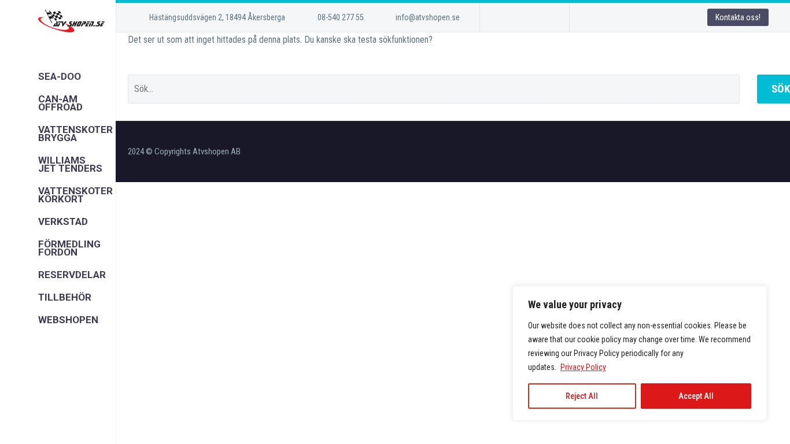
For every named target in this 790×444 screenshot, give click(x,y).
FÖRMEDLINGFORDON (57, 248)
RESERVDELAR (57, 274)
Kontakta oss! (738, 17)
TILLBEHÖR (57, 297)
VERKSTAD (57, 221)
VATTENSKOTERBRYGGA (57, 133)
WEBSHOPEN (57, 319)
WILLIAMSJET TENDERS (57, 164)
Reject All (582, 396)
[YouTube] (540, 17)
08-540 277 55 (341, 17)
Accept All (696, 396)
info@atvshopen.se (428, 17)
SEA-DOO (57, 76)
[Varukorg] (50, 342)
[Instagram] (523, 17)
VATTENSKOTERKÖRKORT (57, 195)
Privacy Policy (583, 367)
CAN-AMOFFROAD (57, 103)
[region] (639, 353)
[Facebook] (506, 17)
